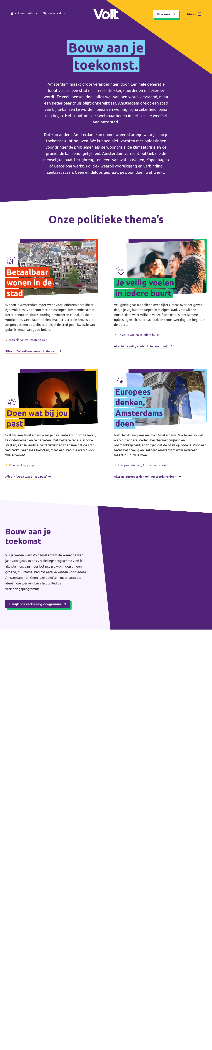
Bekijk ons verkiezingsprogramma (35, 604)
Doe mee (163, 14)
